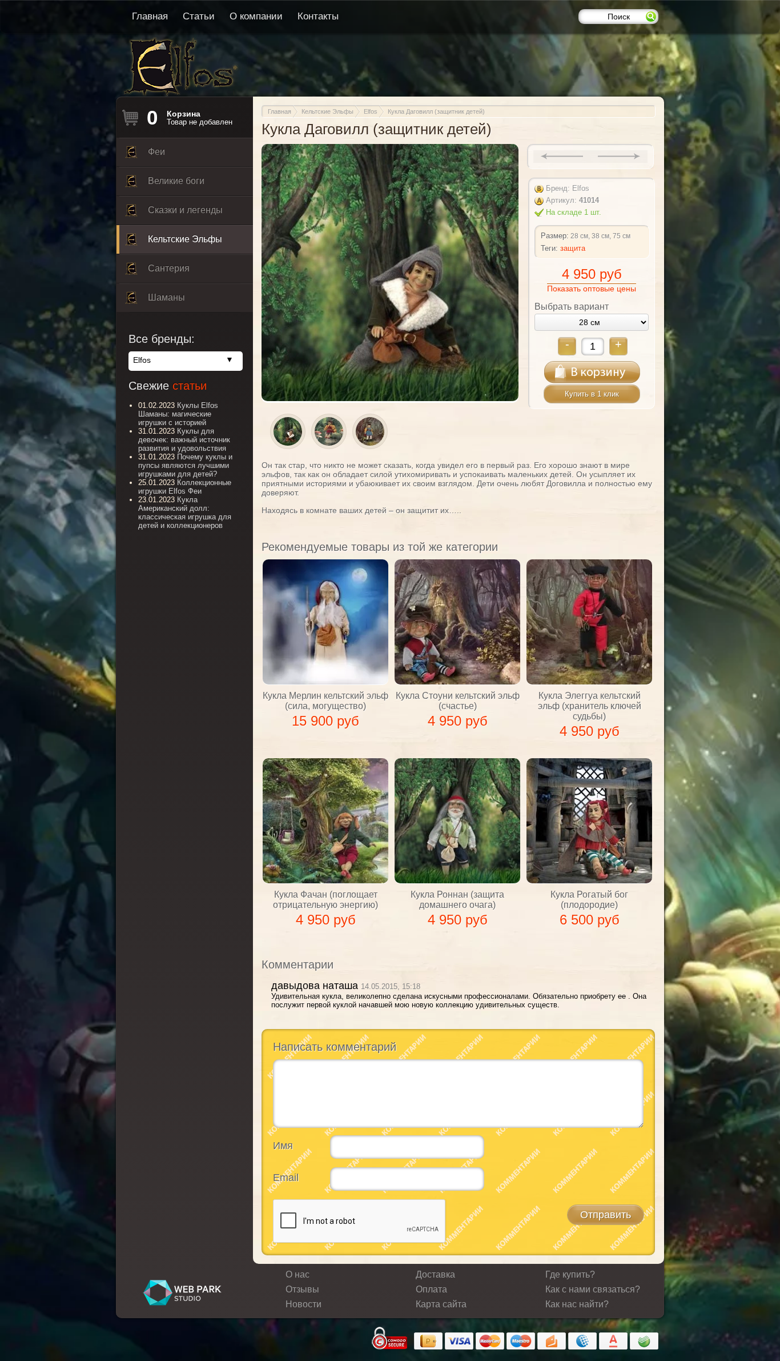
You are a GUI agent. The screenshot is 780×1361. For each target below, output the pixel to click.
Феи (156, 152)
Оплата (431, 1289)
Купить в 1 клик (592, 394)
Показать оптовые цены (591, 288)
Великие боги (176, 181)
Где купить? (570, 1274)
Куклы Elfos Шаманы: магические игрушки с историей (178, 414)
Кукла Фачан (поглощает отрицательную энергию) (325, 900)
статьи (189, 385)
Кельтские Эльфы (185, 239)
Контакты (318, 16)
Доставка (435, 1274)
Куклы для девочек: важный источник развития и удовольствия (184, 440)
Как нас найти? (577, 1304)
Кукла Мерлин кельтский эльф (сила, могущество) (325, 701)
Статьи (199, 16)
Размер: (555, 235)
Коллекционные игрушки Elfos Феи (184, 486)
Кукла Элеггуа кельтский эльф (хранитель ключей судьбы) (589, 706)
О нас (297, 1274)
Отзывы (302, 1289)
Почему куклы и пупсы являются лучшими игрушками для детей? (185, 465)
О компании (256, 16)
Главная (150, 16)
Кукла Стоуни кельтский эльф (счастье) (458, 701)
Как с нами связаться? (592, 1289)
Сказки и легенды (185, 210)
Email (286, 1177)
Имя (283, 1145)
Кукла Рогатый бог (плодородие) (589, 900)
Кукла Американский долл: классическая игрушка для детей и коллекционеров (184, 512)
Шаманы (166, 297)
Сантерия (169, 268)
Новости (303, 1304)
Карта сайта (441, 1304)
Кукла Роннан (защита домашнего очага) (457, 900)
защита (572, 248)
